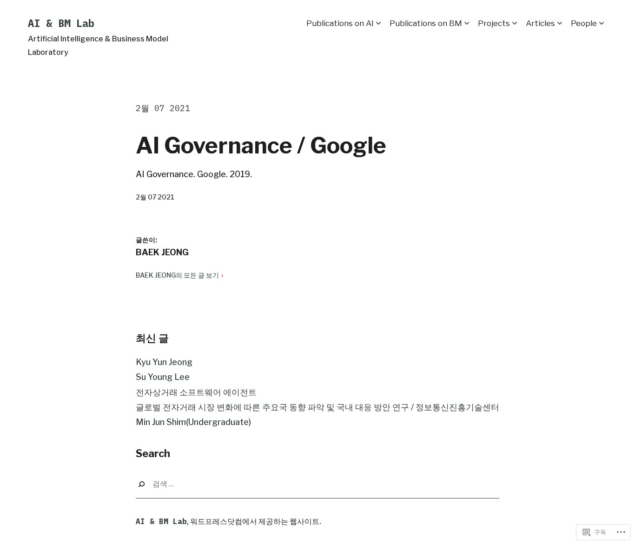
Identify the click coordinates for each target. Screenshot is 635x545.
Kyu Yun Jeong (164, 362)
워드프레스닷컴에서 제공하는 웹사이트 (254, 521)
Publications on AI (340, 23)
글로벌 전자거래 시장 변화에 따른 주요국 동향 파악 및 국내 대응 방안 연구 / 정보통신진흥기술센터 (317, 407)
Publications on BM (426, 23)
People (584, 23)
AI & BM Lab (61, 23)
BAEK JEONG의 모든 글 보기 (177, 275)
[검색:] (317, 484)
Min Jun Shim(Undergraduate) (193, 422)
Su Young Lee (163, 377)
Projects (494, 23)
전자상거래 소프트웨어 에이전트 (196, 392)
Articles (540, 23)
